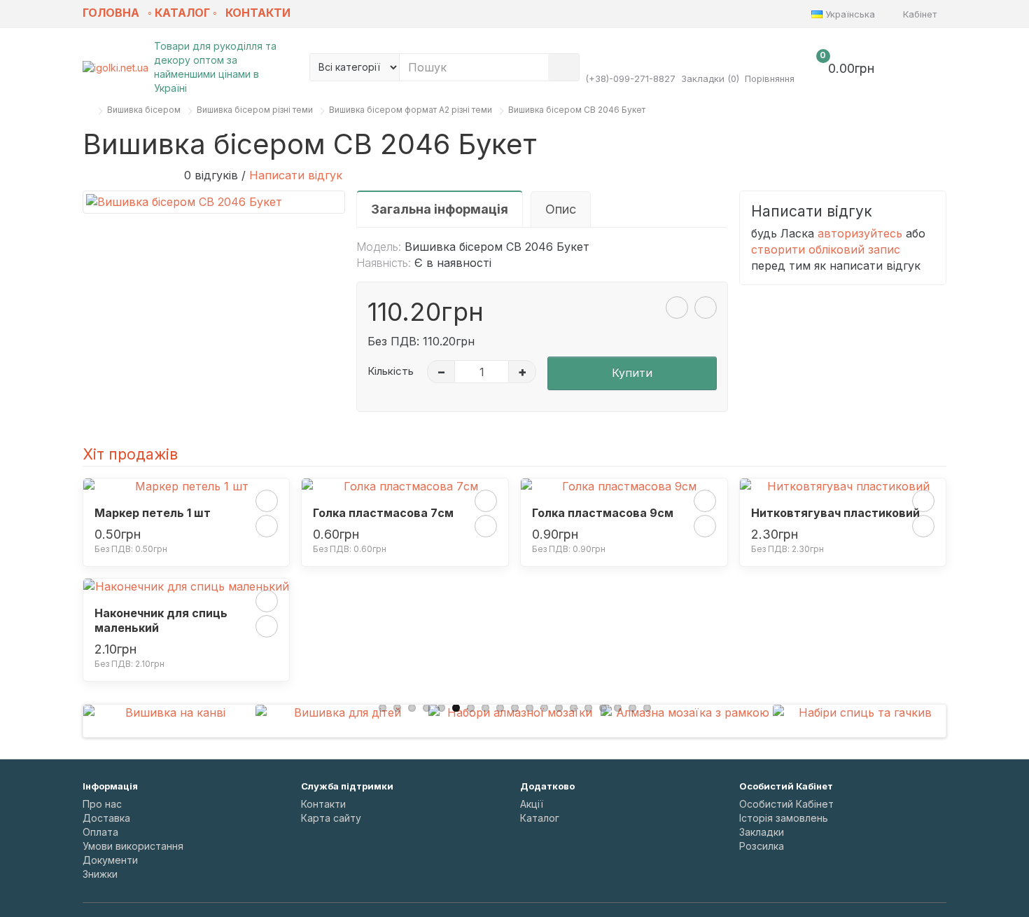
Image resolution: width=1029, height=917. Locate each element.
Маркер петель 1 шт (152, 513)
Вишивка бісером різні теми (255, 109)
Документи (110, 860)
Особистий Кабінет (786, 804)
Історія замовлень (783, 818)
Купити (632, 373)
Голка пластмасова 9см (602, 513)
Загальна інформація (439, 209)
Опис (560, 209)
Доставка (106, 818)
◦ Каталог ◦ (182, 13)
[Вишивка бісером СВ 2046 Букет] (214, 202)
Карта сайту (331, 818)
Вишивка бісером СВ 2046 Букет (576, 109)
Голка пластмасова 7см (383, 513)
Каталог (539, 818)
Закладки (761, 832)
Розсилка (761, 846)
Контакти (257, 13)
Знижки (100, 874)
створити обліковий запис (825, 249)
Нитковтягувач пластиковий (835, 513)
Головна (111, 13)
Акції (531, 804)
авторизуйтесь (860, 233)
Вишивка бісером (144, 109)
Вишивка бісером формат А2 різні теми (410, 109)
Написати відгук (295, 175)
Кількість (391, 371)
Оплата (100, 832)
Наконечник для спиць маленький (160, 620)
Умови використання (133, 846)
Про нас (102, 804)
